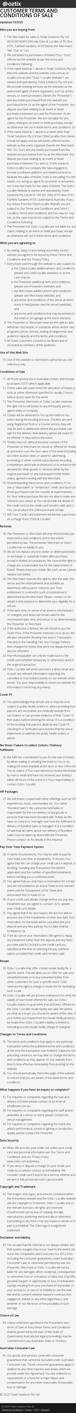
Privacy (28, 1409)
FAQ (36, 1409)
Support (45, 1409)
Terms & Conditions (12, 1409)
